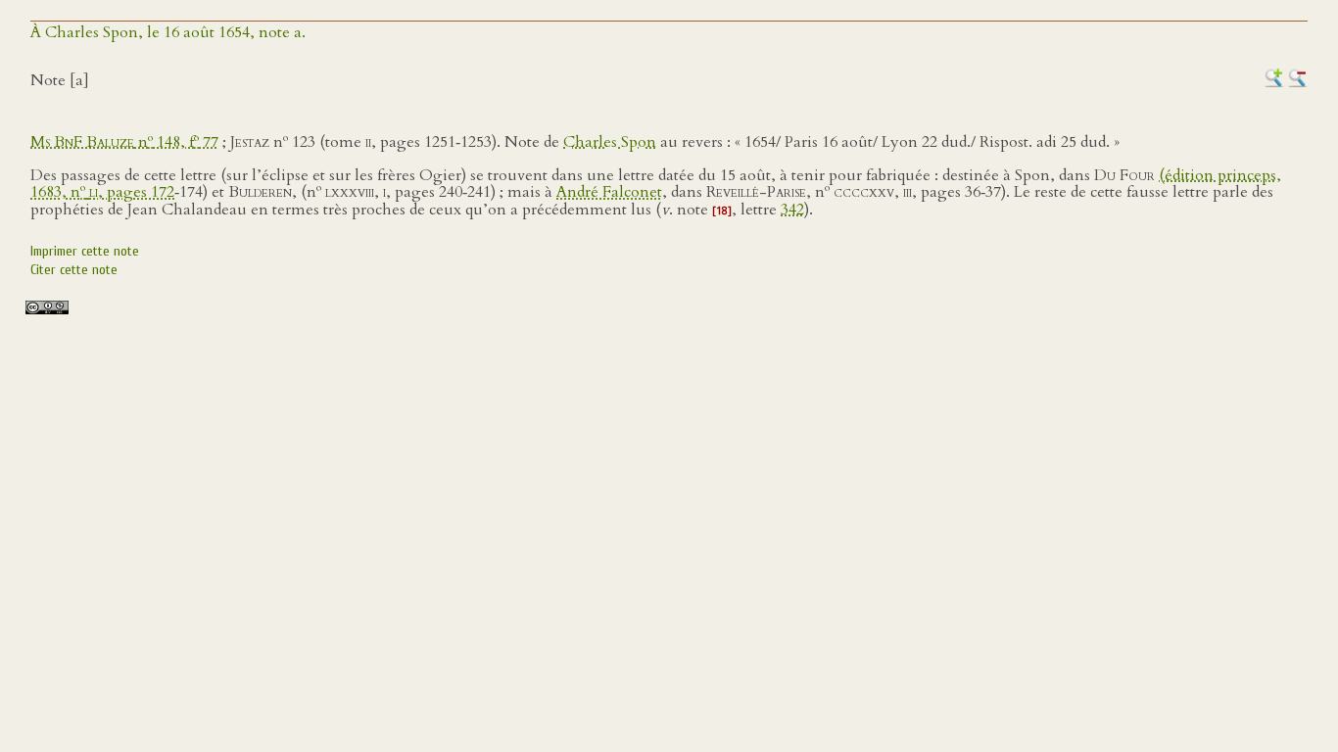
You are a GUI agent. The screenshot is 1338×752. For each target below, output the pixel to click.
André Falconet (609, 192)
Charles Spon (609, 142)
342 (792, 209)
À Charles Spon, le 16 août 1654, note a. (168, 32)
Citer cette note (74, 269)
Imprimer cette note (84, 251)
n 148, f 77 (124, 142)
